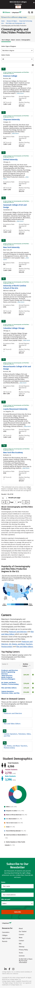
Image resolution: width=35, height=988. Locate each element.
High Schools (6, 938)
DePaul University (10, 159)
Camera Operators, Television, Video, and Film (10, 692)
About (13, 40)
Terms (21, 953)
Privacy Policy (23, 950)
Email (3, 891)
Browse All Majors (12, 21)
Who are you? (5, 899)
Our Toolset (22, 931)
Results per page (14, 498)
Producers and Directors (18, 632)
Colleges (5, 935)
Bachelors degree (8, 50)
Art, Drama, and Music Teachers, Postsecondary (10, 683)
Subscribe (17, 912)
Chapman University (11, 119)
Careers (18, 40)
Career (4, 664)
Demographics (25, 40)
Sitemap (21, 947)
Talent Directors (6, 675)
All (3, 59)
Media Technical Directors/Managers (8, 678)
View (18, 7)
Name (3, 882)
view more (20, 93)
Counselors (5, 932)
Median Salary (25, 665)
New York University (11, 247)
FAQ (20, 943)
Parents (4, 941)
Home (3, 21)
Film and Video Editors (24, 647)
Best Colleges (6, 40)
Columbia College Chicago (13, 328)
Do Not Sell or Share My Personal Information (25, 960)
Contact (21, 940)
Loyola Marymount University (15, 409)
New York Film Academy (13, 452)
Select (4, 903)
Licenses (22, 956)
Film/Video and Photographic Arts (15, 23)
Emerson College (10, 76)
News (20, 937)
